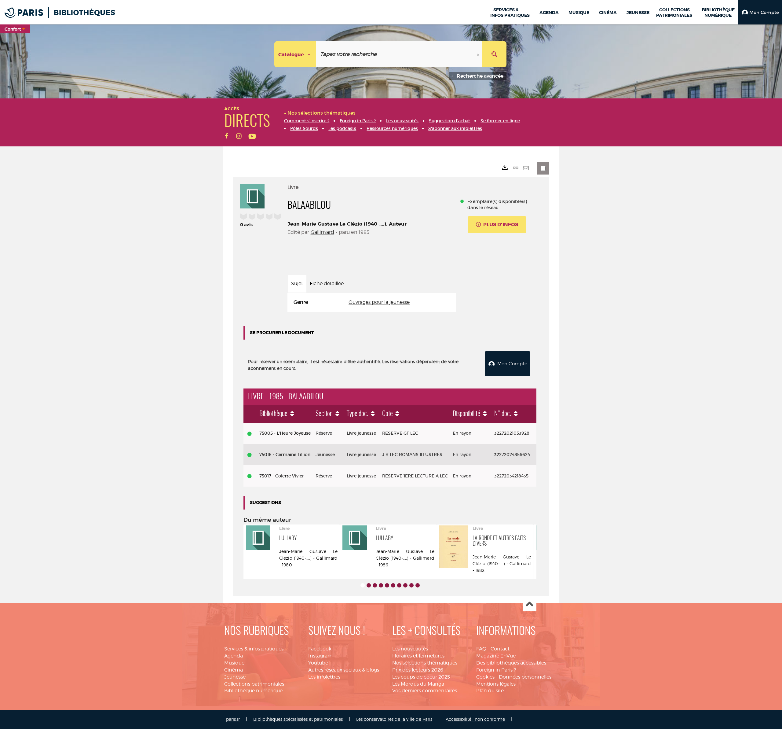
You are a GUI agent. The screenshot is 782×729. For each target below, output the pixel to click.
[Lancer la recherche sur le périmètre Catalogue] (494, 54)
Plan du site (490, 691)
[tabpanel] (372, 302)
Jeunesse (235, 677)
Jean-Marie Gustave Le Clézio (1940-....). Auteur (347, 224)
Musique (234, 663)
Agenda (233, 656)
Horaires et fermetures (418, 656)
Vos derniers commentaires (424, 691)
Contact (500, 649)
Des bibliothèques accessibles (511, 663)
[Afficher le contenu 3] (375, 585)
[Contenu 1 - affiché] (362, 585)
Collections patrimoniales (254, 684)
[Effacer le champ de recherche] (478, 54)
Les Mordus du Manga (418, 684)
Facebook (319, 649)
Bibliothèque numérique (253, 691)
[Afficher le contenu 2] (369, 585)
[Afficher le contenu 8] (405, 585)
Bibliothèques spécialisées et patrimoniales (298, 719)
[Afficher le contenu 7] (399, 585)
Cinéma (233, 670)
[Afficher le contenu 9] (411, 585)
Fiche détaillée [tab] (327, 283)
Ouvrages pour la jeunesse (379, 302)
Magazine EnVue (496, 656)
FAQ (481, 649)
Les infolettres (324, 677)
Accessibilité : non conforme (475, 719)
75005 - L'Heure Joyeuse (285, 433)
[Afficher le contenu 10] (417, 585)
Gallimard (322, 232)
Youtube (318, 663)
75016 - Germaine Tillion (284, 454)
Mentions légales (496, 684)
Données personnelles (525, 677)
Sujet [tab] (297, 283)
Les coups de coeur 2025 (421, 677)
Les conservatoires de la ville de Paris (394, 719)
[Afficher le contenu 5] (387, 585)
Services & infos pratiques (253, 649)
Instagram (320, 656)
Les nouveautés (410, 649)
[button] (760, 12)
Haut (529, 604)
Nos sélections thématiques (424, 663)
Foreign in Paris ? (496, 670)
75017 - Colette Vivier (281, 476)
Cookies (485, 677)
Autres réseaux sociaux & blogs (343, 670)
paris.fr (233, 719)
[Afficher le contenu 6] (393, 585)
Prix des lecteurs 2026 (417, 670)
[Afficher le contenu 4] (381, 585)
